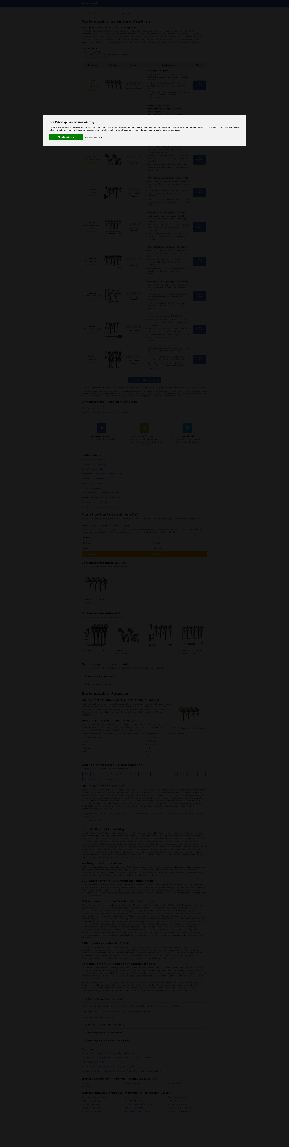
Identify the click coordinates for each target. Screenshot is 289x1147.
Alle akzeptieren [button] (66, 137)
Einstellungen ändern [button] (93, 137)
